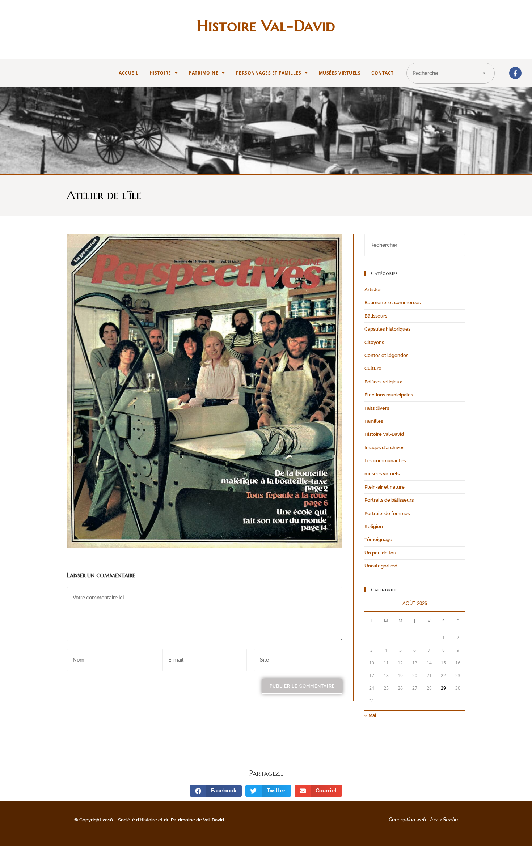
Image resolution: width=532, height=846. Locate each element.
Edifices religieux (383, 381)
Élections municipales (388, 395)
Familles (373, 421)
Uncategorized (380, 566)
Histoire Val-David (266, 25)
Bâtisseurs (375, 316)
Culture (372, 368)
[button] (216, 791)
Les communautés (385, 460)
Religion (373, 526)
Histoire (160, 73)
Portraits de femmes (387, 513)
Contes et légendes (386, 355)
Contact (382, 73)
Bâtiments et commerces (392, 302)
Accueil (129, 73)
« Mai (370, 715)
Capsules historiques (387, 329)
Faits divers (376, 408)
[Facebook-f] (515, 73)
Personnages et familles (268, 73)
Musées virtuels (340, 73)
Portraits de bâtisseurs (389, 500)
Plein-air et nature (384, 487)
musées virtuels (382, 473)
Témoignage (378, 539)
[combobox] (439, 73)
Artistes (372, 289)
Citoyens (374, 342)
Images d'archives (384, 447)
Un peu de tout (381, 553)
